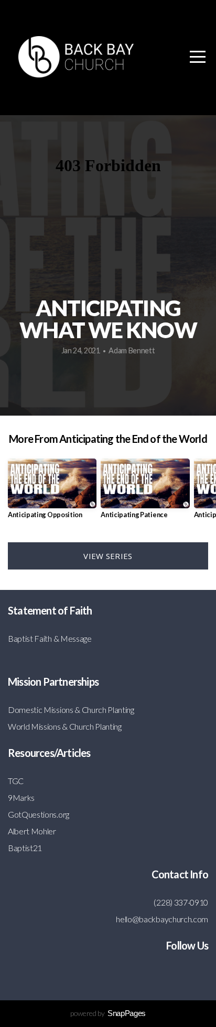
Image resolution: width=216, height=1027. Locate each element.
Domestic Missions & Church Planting (71, 710)
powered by (108, 1013)
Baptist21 (25, 848)
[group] (52, 493)
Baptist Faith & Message (50, 638)
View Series (107, 556)
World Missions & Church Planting (65, 726)
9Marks (21, 797)
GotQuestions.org (38, 814)
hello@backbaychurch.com (162, 919)
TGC (16, 781)
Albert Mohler (32, 831)
